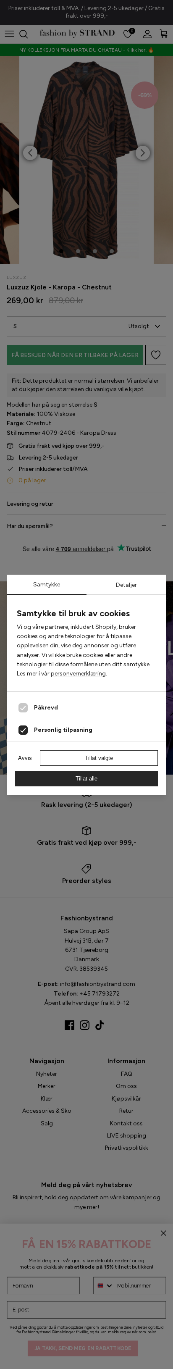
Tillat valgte (99, 758)
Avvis (25, 758)
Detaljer (126, 585)
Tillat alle (86, 778)
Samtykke (46, 584)
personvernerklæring (78, 673)
